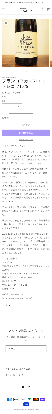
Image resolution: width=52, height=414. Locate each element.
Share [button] (7, 305)
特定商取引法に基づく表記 (18, 368)
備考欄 (5, 117)
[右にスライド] (32, 72)
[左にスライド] (20, 72)
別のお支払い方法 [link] (26, 139)
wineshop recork (22, 409)
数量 (4, 101)
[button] (3, 10)
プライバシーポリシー (16, 375)
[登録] (43, 348)
